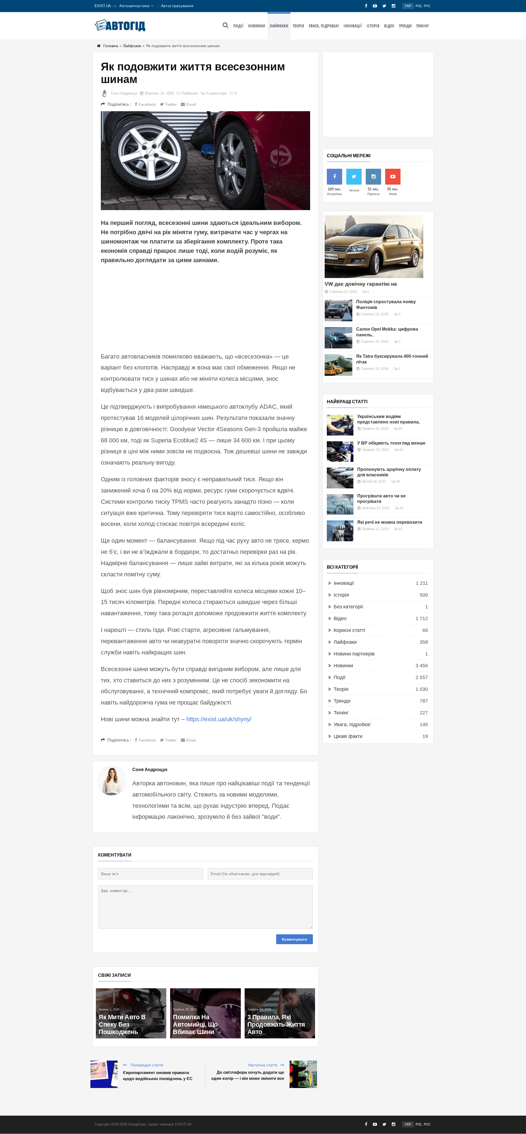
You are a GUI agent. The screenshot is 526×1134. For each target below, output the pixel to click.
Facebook (147, 104)
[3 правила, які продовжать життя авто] (280, 1013)
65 (401, 450)
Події (238, 25)
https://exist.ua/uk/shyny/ (218, 719)
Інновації (353, 25)
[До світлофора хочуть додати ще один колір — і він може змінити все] (303, 1074)
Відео (389, 25)
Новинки (256, 25)
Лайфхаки (279, 25)
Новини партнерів (354, 654)
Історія (373, 25)
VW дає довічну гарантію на (361, 284)
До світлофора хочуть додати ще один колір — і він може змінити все (247, 1075)
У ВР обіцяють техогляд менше (391, 443)
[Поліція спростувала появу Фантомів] (338, 310)
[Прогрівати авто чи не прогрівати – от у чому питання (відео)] (340, 504)
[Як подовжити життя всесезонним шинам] (205, 160)
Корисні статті (349, 630)
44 (402, 508)
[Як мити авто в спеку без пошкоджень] (131, 1013)
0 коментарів (216, 93)
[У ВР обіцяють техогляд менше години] (340, 451)
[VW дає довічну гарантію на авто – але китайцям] (374, 246)
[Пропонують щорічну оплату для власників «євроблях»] (340, 478)
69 (400, 429)
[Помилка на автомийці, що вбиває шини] (205, 1013)
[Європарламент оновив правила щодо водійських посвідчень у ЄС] (104, 1074)
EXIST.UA (103, 6)
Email (191, 104)
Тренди (405, 25)
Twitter (171, 104)
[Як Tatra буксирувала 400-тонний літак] (338, 365)
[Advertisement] (205, 307)
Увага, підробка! (324, 25)
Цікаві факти (348, 736)
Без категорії (348, 606)
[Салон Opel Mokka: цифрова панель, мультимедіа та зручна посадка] (338, 338)
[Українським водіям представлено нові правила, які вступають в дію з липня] (340, 425)
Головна (110, 46)
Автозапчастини (134, 6)
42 (400, 529)
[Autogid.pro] (120, 25)
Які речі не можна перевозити (389, 522)
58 (398, 481)
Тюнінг (422, 25)
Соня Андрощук (124, 93)
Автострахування (177, 6)
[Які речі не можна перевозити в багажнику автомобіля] (340, 530)
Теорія (298, 25)
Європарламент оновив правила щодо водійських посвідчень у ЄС (158, 1075)
